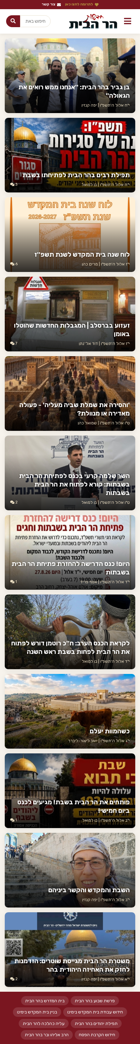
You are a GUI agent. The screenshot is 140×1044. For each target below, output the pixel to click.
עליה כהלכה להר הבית (44, 1023)
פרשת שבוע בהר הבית (95, 1000)
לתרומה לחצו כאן (79, 4)
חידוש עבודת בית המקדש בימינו (95, 1011)
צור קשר (48, 4)
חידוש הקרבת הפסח (97, 1034)
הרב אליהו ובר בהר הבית (47, 1034)
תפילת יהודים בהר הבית (96, 1023)
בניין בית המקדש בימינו (37, 1011)
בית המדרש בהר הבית (45, 1000)
